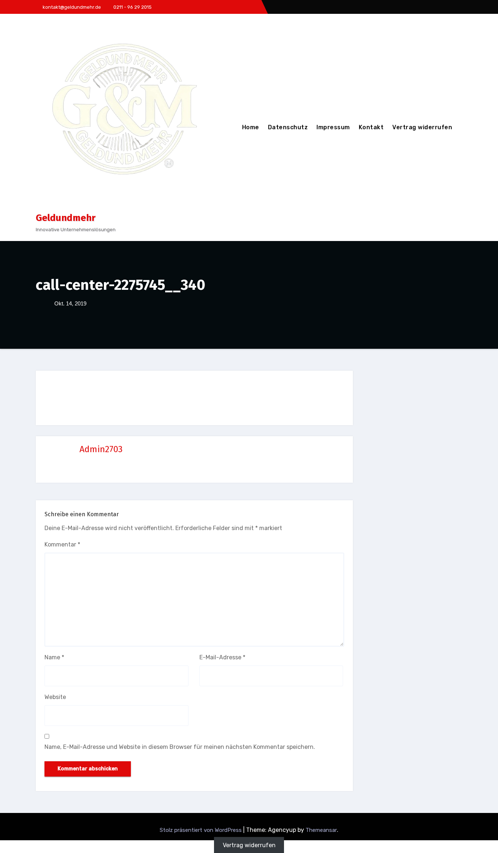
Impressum (333, 127)
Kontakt (371, 127)
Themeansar (321, 830)
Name (54, 657)
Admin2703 (100, 449)
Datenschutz (288, 127)
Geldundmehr (66, 218)
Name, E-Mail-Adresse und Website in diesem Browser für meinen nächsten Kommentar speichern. (179, 746)
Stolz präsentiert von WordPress (201, 830)
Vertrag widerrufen (422, 127)
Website (55, 697)
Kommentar (62, 544)
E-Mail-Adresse (222, 657)
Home (250, 127)
